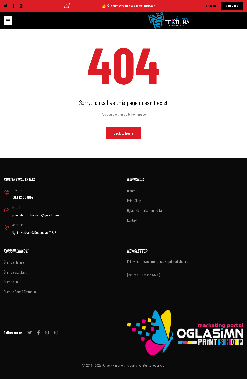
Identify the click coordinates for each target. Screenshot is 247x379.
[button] (211, 6)
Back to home (123, 133)
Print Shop (134, 200)
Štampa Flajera (14, 262)
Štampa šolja (12, 281)
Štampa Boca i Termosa (20, 291)
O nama (132, 190)
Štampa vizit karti (15, 272)
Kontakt (132, 220)
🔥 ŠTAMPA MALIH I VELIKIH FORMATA (128, 5)
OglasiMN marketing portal (145, 210)
